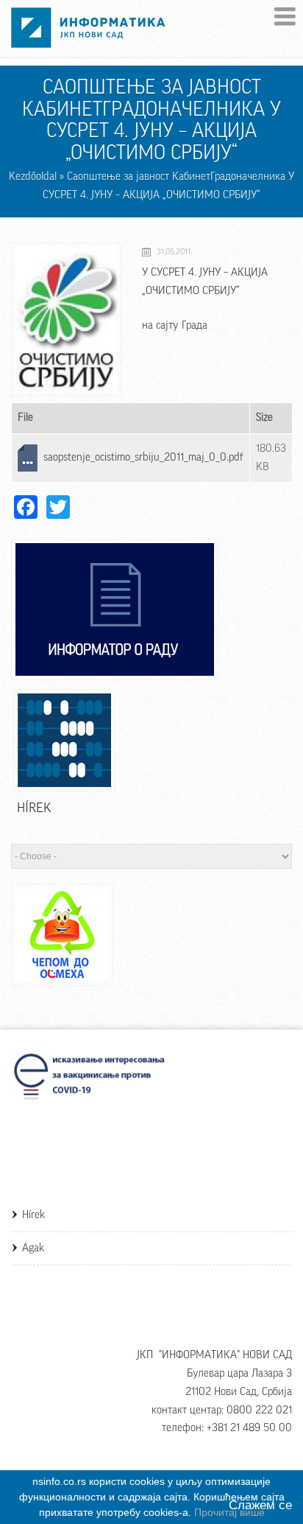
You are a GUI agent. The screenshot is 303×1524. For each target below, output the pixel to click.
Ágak (33, 1248)
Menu (285, 16)
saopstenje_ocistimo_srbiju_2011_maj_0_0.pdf (143, 457)
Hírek (33, 1214)
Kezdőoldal (33, 176)
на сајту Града (174, 325)
